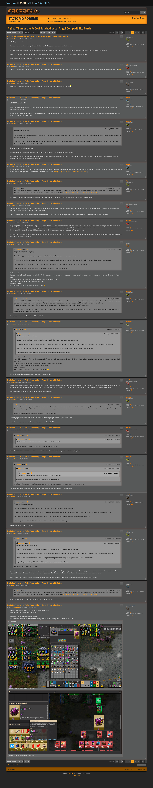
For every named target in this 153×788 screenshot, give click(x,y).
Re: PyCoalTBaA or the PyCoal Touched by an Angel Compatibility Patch (37, 36)
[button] (116, 32)
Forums (22, 3)
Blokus (128, 582)
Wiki (30, 3)
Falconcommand (130, 605)
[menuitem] (61, 18)
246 (130, 590)
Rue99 (127, 64)
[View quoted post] (26, 129)
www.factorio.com (14, 21)
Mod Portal (38, 3)
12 (130, 88)
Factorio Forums (23, 18)
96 (130, 210)
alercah (128, 97)
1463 (131, 43)
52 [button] (143, 32)
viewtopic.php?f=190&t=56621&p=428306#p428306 (70, 171)
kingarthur (128, 36)
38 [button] (135, 32)
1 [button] (122, 32)
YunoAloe (128, 203)
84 (130, 71)
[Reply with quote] (121, 36)
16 (130, 612)
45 (130, 249)
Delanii (127, 242)
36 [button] (129, 32)
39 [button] (138, 32)
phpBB (71, 773)
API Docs (48, 3)
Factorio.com (11, 3)
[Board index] (24, 11)
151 (130, 104)
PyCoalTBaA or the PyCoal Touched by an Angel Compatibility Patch (49, 28)
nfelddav (128, 81)
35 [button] (126, 32)
